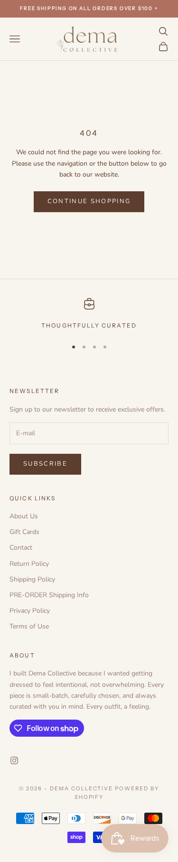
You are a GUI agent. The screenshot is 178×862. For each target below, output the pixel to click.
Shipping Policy (32, 579)
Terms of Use (29, 626)
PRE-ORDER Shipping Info (49, 595)
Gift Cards (24, 531)
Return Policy (29, 563)
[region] (89, 314)
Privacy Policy (29, 610)
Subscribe (45, 463)
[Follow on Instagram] (14, 760)
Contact (20, 547)
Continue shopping (89, 201)
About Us (23, 516)
